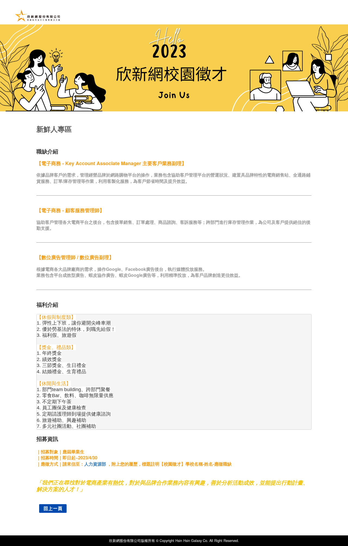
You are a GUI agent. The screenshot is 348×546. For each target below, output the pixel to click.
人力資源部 (95, 464)
